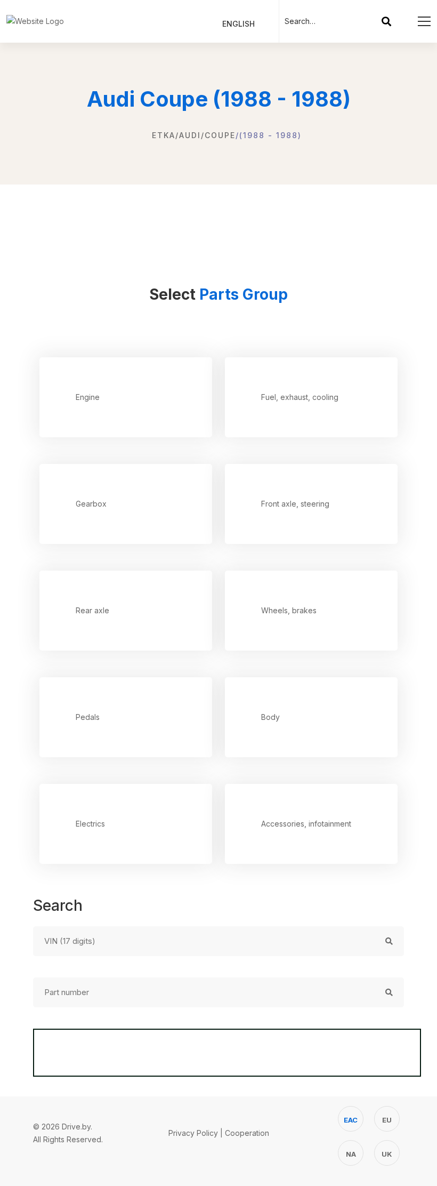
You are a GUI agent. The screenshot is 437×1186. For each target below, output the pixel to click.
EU (387, 1120)
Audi (190, 135)
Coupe (220, 135)
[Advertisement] (218, 225)
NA (351, 1154)
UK (387, 1154)
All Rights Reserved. (68, 1139)
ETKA (163, 135)
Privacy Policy (193, 1132)
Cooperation (247, 1132)
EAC (351, 1120)
